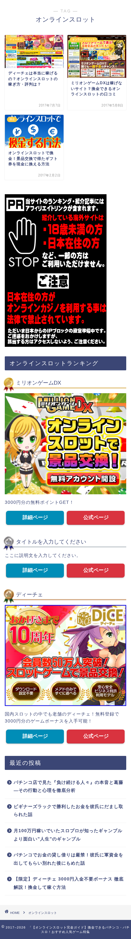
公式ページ (96, 517)
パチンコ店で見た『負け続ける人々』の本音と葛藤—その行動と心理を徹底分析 (68, 786)
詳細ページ (35, 517)
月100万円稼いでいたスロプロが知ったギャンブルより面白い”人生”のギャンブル (68, 834)
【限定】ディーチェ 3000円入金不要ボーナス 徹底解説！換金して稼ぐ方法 (69, 883)
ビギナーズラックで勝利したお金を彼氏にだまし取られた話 (68, 810)
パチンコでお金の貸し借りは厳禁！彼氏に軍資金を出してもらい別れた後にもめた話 (68, 859)
